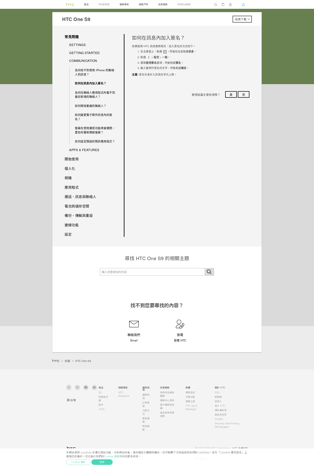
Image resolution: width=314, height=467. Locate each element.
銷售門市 (143, 4)
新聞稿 (218, 396)
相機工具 (190, 401)
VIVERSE (104, 4)
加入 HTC (220, 405)
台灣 (73, 400)
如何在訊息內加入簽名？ (90, 83)
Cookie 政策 (112, 456)
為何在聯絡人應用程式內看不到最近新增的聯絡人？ (95, 94)
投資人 (218, 401)
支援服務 (163, 4)
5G (100, 392)
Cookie (219, 419)
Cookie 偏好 (78, 462)
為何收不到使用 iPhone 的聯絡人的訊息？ (94, 72)
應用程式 (190, 392)
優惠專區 (124, 4)
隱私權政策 (221, 410)
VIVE (102, 409)
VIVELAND (184, 4)
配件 (101, 404)
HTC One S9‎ (83, 361)
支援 (67, 361)
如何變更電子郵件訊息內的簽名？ (93, 117)
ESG (217, 392)
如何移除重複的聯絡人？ (90, 106)
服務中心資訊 (167, 400)
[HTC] (70, 4)
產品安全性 (221, 414)
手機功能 (190, 396)
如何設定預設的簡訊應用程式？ (95, 141)
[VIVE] (243, 4)
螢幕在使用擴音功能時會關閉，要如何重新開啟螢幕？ (95, 130)
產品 (86, 4)
